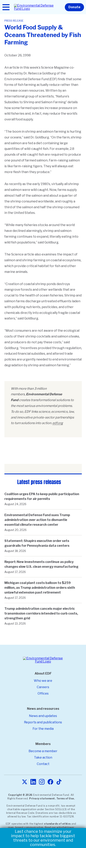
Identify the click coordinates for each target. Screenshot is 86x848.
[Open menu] (6, 7)
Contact (43, 764)
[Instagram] (42, 782)
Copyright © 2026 (20, 794)
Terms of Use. (65, 798)
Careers (43, 687)
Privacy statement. (42, 798)
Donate (74, 7)
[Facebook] (50, 782)
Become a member (43, 751)
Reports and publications (43, 722)
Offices (43, 693)
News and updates (43, 716)
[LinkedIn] (33, 782)
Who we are (43, 681)
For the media (43, 729)
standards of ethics (57, 823)
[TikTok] (59, 782)
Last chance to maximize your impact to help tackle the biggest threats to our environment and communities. (43, 838)
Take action (43, 757)
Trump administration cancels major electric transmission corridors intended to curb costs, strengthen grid (41, 613)
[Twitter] (24, 782)
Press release (13, 20)
